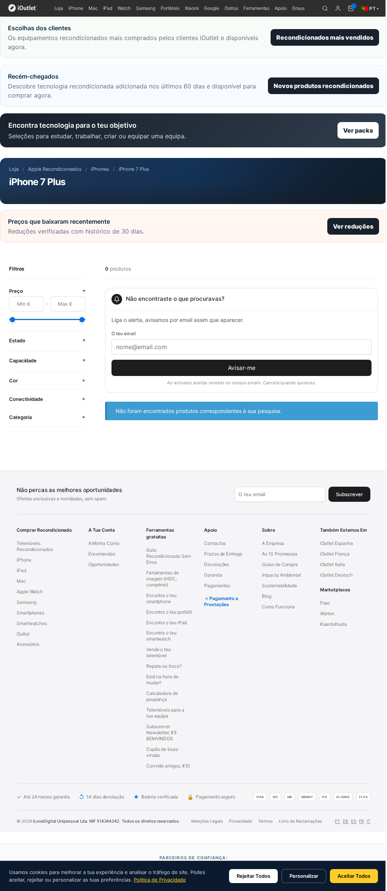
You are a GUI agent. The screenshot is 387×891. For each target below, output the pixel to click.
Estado (47, 340)
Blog (266, 596)
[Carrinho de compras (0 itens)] (351, 8)
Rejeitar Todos (253, 876)
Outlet (23, 634)
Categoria (47, 417)
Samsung (145, 8)
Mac (93, 8)
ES (353, 821)
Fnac (325, 603)
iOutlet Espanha (336, 543)
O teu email (123, 333)
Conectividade (47, 399)
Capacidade (47, 360)
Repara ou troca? (164, 666)
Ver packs (358, 130)
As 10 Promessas (279, 554)
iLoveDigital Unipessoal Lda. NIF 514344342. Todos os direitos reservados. (106, 821)
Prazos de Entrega (223, 554)
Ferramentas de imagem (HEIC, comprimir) (162, 579)
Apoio (281, 8)
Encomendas (101, 554)
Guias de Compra (280, 564)
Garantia (213, 575)
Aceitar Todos (353, 876)
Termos (265, 821)
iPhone (75, 8)
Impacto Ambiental (281, 575)
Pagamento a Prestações (221, 601)
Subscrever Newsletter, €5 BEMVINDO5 (161, 732)
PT (337, 821)
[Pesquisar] (325, 8)
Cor (47, 380)
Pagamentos (217, 585)
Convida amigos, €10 (168, 766)
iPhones (100, 169)
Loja (58, 8)
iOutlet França (335, 554)
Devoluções (216, 564)
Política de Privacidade (160, 880)
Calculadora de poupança (162, 696)
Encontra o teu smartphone (161, 598)
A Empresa (273, 543)
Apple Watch (30, 591)
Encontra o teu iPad (166, 622)
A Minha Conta (103, 543)
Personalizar (303, 876)
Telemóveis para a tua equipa (165, 713)
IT (368, 821)
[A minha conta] (338, 8)
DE (345, 821)
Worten (327, 613)
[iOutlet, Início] (22, 8)
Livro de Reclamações (300, 821)
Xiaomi (192, 8)
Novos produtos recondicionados (323, 86)
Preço (47, 291)
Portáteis (170, 8)
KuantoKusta (333, 624)
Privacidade (240, 821)
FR (361, 821)
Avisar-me (241, 367)
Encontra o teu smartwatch (161, 636)
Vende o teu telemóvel (158, 652)
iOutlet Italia (332, 564)
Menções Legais (207, 821)
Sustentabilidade (279, 585)
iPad (108, 8)
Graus (298, 8)
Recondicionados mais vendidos (324, 37)
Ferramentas (256, 8)
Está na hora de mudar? (162, 679)
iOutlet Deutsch (336, 575)
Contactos (215, 543)
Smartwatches (32, 623)
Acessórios (28, 644)
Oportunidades (103, 564)
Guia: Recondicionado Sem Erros (168, 556)
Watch (124, 8)
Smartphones (30, 613)
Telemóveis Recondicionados (35, 546)
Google (211, 8)
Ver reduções (353, 226)
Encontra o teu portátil (169, 612)
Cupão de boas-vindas (163, 752)
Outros (231, 8)
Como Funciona (278, 606)
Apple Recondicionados (55, 169)
